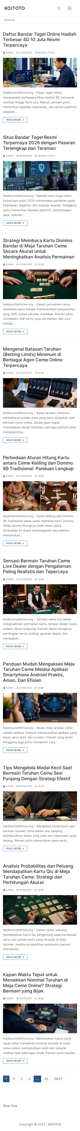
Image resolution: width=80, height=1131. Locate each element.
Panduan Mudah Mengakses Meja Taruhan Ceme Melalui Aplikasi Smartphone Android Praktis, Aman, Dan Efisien (39, 672)
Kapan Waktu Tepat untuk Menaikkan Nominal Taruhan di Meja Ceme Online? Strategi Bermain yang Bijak (35, 983)
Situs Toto (10, 1106)
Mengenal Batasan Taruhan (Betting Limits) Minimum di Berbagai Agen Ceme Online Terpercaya (33, 357)
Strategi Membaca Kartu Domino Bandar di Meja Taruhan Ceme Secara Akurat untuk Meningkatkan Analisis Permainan (38, 249)
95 (46, 1079)
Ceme (40, 264)
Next (58, 1079)
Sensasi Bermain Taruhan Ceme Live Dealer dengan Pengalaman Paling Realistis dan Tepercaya (37, 566)
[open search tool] (59, 8)
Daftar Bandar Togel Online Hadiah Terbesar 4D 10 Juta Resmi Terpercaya (39, 39)
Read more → (15, 119)
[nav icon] (70, 8)
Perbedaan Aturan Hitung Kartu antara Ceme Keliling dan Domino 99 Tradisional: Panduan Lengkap (38, 463)
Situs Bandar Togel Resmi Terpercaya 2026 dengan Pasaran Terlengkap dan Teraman (39, 143)
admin (9, 52)
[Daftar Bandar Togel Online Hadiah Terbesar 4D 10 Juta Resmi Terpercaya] (40, 72)
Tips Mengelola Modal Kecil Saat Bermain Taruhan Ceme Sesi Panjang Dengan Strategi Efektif (37, 773)
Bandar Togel (46, 52)
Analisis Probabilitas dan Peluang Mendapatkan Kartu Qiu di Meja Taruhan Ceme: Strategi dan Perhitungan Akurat (38, 874)
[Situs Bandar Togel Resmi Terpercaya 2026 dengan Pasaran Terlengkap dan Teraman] (40, 176)
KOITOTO (14, 8)
